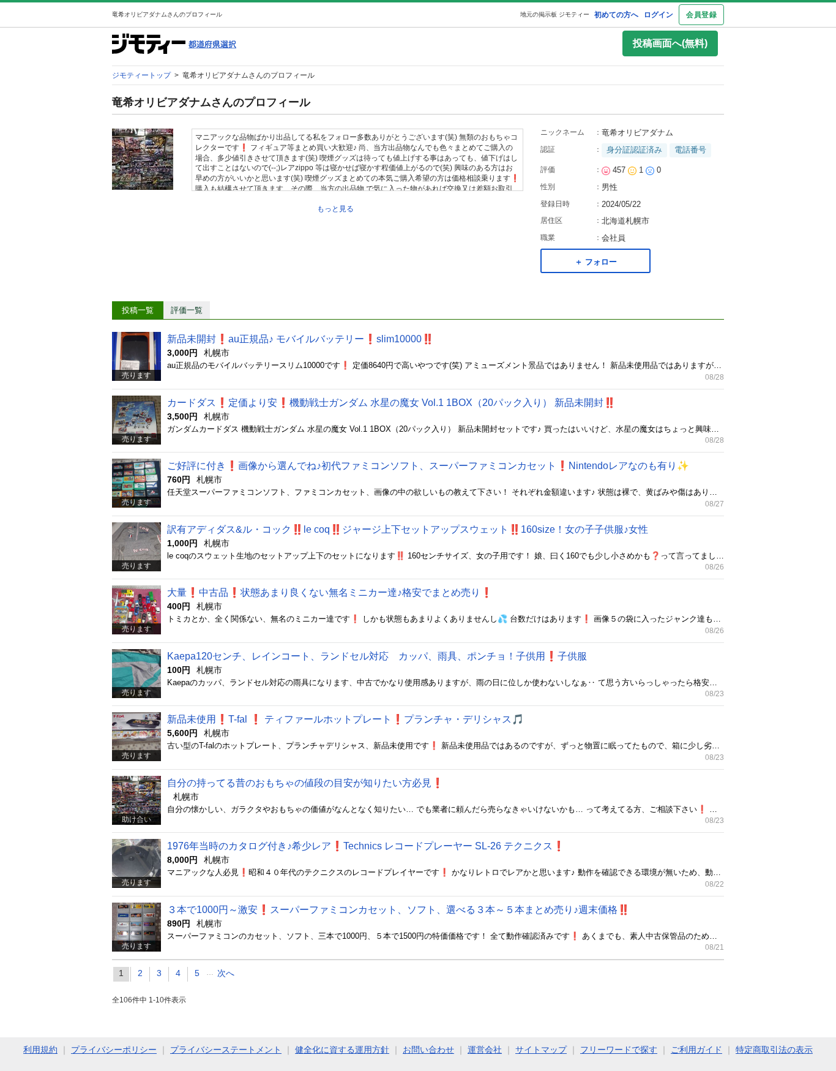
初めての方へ (616, 14)
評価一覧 (187, 310)
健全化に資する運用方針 (342, 1049)
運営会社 (485, 1049)
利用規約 (40, 1049)
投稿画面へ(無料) (670, 43)
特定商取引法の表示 (774, 1049)
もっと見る (335, 209)
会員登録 (701, 14)
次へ (225, 973)
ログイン (658, 14)
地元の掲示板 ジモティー (554, 14)
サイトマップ (541, 1049)
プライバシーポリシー (114, 1049)
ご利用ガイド (696, 1049)
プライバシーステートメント (226, 1049)
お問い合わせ (428, 1049)
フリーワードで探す (618, 1049)
